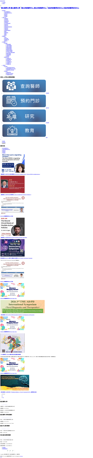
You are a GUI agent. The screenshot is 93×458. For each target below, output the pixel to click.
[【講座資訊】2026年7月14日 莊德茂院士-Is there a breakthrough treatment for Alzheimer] (12, 192)
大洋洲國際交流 (9, 61)
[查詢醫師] (24, 93)
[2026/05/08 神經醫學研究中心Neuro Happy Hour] (12, 296)
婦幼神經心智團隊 (9, 51)
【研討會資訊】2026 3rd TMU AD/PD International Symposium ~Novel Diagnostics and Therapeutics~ (17, 314)
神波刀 (5, 37)
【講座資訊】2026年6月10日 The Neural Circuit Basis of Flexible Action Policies (13, 237)
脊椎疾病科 (6, 25)
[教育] (24, 137)
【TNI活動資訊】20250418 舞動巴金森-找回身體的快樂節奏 (10, 354)
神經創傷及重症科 (7, 30)
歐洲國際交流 (8, 60)
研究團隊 (5, 43)
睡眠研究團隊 (8, 53)
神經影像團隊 (8, 44)
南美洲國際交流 (9, 59)
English (3, 3)
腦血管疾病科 (6, 21)
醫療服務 (3, 36)
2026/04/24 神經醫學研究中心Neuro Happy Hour (8, 331)
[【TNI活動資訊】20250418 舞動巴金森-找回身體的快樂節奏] (12, 352)
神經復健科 (6, 22)
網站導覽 (3, 447)
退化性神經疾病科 (7, 23)
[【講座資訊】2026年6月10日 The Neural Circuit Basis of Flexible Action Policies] (12, 235)
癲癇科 (5, 31)
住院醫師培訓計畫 (9, 74)
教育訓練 (5, 71)
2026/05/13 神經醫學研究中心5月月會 (6, 281)
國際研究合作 (6, 57)
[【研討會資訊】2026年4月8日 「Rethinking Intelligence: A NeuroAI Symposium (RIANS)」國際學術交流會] (14, 390)
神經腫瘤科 (6, 18)
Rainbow (21, 456)
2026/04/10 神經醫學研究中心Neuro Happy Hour (8, 373)
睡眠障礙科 (6, 32)
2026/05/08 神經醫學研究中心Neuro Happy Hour (8, 298)
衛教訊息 (5, 40)
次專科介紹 (4, 17)
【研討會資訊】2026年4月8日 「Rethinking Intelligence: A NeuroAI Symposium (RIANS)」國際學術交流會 (18, 392)
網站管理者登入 (5, 448)
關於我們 (3, 10)
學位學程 (5, 66)
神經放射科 (6, 24)
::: (0, 139)
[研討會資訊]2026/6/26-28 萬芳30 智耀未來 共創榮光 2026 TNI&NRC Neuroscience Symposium (16, 258)
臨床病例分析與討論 (9, 73)
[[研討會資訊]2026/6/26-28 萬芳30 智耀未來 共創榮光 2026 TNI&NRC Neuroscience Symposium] (12, 256)
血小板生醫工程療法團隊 (10, 52)
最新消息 (5, 14)
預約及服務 (6, 38)
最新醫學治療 (6, 39)
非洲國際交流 (8, 64)
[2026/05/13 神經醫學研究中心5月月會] (12, 279)
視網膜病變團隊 (9, 47)
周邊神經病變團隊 (9, 50)
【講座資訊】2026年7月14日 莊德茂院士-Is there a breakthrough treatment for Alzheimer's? (15, 194)
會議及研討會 (8, 72)
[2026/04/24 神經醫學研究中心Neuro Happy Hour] (12, 329)
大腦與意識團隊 (9, 45)
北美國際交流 (8, 58)
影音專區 (5, 16)
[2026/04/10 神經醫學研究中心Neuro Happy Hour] (12, 371)
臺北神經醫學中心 (7, 11)
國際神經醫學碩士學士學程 (11, 68)
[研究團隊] (24, 122)
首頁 (4, 141)
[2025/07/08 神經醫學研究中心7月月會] (12, 214)
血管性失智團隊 (9, 46)
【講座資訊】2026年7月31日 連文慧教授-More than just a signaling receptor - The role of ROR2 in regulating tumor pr (20, 174)
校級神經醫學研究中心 (6, 149)
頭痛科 (5, 33)
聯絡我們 (5, 15)
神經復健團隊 (8, 54)
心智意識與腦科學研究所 (10, 67)
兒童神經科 (6, 29)
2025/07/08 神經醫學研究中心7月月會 (6, 216)
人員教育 (3, 65)
